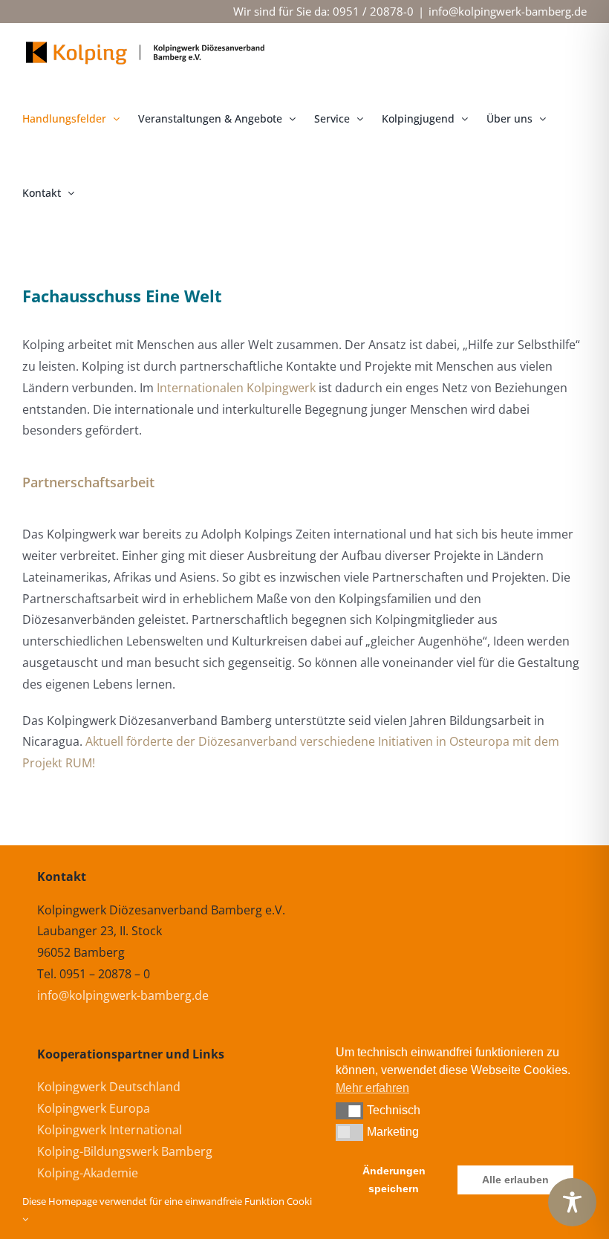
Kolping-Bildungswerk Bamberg (124, 1151)
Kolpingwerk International (109, 1130)
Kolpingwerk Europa (93, 1108)
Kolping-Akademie (87, 1173)
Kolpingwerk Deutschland (108, 1087)
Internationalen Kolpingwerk (236, 388)
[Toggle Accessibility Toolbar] (572, 1202)
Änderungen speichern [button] (394, 1179)
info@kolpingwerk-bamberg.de (508, 11)
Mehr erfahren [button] (372, 1088)
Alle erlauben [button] (515, 1180)
